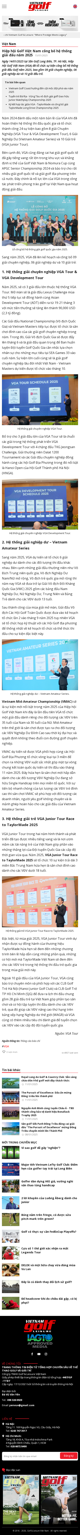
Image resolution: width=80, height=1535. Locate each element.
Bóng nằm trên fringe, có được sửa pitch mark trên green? (46, 1217)
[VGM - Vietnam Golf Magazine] (40, 6)
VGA (6, 1046)
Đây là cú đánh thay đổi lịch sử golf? (46, 1282)
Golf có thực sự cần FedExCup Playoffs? (48, 1231)
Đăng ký (69, 1455)
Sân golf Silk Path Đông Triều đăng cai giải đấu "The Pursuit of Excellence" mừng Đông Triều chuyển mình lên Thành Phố (48, 1127)
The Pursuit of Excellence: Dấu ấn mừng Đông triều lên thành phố (46, 1094)
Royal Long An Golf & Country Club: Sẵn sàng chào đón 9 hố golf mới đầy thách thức (49, 1078)
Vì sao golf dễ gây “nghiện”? (40, 1148)
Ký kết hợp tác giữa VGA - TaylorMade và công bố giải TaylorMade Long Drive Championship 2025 (38, 106)
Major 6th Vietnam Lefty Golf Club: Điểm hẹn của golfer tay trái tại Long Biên (49, 1166)
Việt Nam (9, 44)
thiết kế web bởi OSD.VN (40, 1533)
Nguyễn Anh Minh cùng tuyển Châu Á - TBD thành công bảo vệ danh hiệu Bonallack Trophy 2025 (47, 1112)
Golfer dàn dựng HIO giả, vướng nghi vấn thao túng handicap (47, 1183)
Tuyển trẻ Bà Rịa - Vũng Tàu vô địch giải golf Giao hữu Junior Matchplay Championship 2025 (39, 98)
